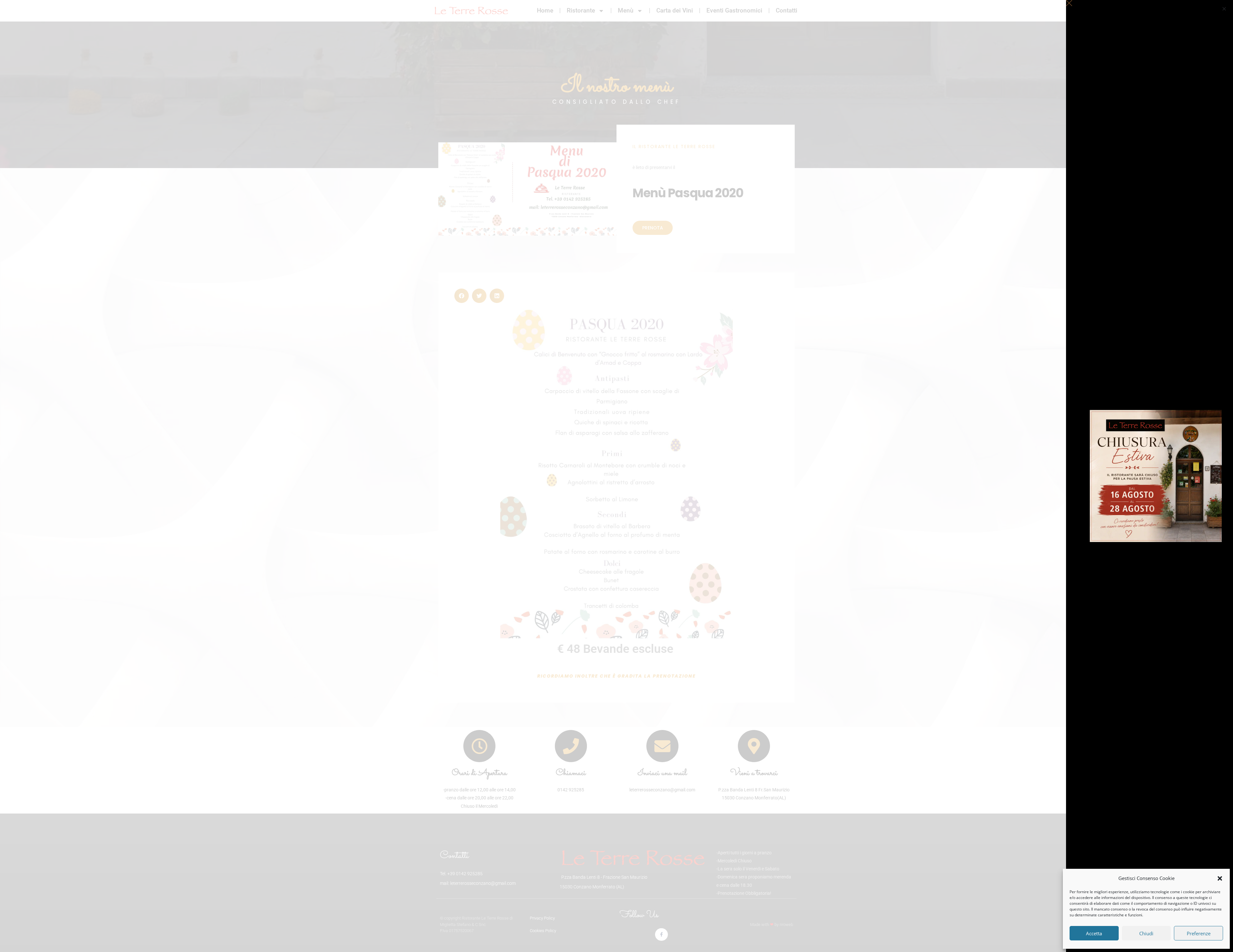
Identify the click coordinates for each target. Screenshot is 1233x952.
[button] (1220, 878)
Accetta (1094, 933)
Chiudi (1146, 933)
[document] (616, 476)
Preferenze (1199, 933)
